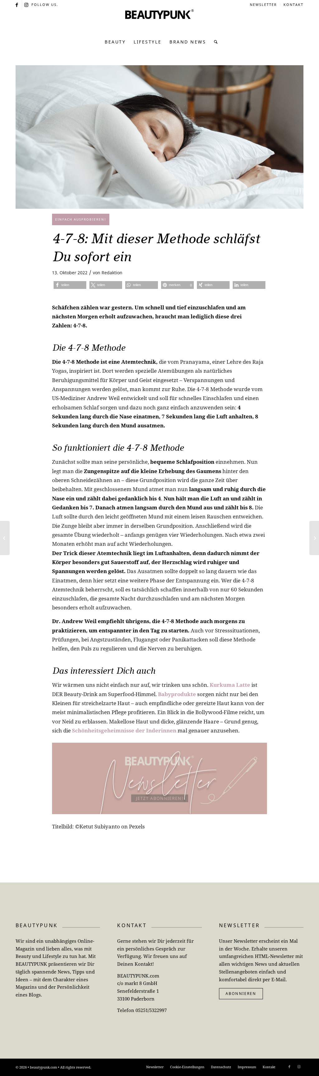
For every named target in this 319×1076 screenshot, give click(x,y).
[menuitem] (263, 4)
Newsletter (263, 4)
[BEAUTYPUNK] (159, 21)
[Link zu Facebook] (17, 4)
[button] (70, 285)
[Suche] (214, 42)
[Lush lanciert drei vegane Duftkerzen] (5, 538)
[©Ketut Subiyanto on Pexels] (159, 137)
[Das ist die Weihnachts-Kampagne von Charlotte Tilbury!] (314, 538)
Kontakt (293, 4)
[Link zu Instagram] (26, 4)
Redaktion (112, 273)
